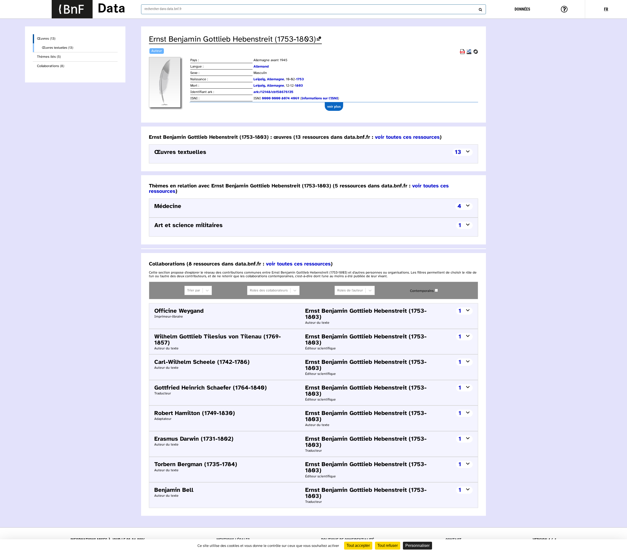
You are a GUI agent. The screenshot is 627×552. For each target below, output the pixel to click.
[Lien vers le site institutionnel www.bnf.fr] (72, 9)
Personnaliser (417, 545)
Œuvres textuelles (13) (57, 47)
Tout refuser (387, 545)
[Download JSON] (475, 53)
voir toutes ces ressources (407, 137)
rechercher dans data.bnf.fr (163, 9)
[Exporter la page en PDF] (462, 53)
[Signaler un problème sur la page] (319, 39)
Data (111, 9)
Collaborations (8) (50, 66)
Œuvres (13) (46, 39)
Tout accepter (358, 545)
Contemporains (422, 291)
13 (458, 152)
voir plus (334, 106)
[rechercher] (479, 8)
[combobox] (313, 9)
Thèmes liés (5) (49, 57)
